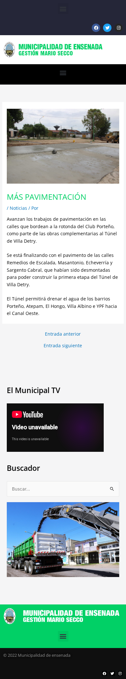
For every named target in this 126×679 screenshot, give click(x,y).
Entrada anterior (63, 334)
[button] (63, 8)
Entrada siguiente (63, 345)
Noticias (18, 208)
